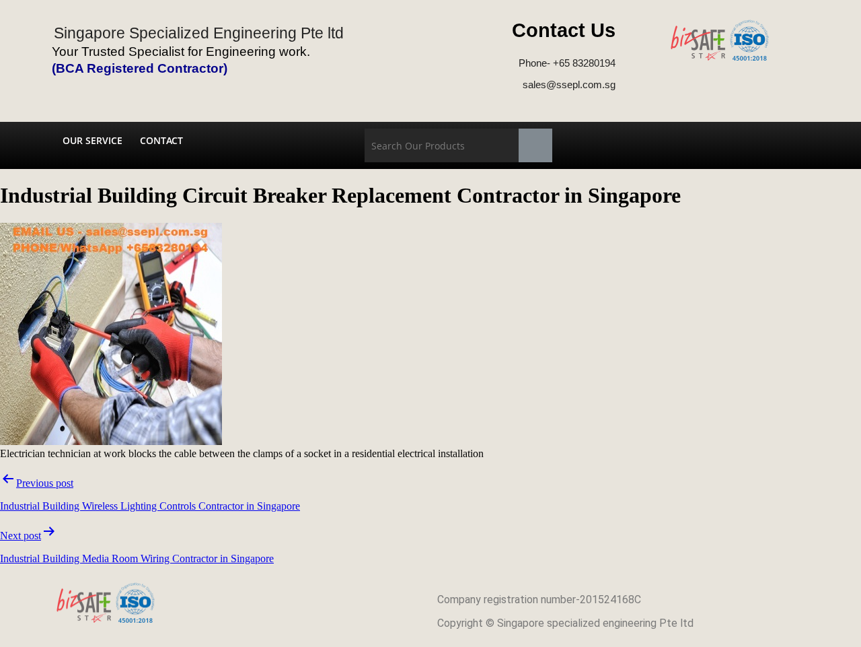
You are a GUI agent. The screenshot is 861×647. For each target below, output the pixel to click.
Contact (161, 140)
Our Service (92, 140)
